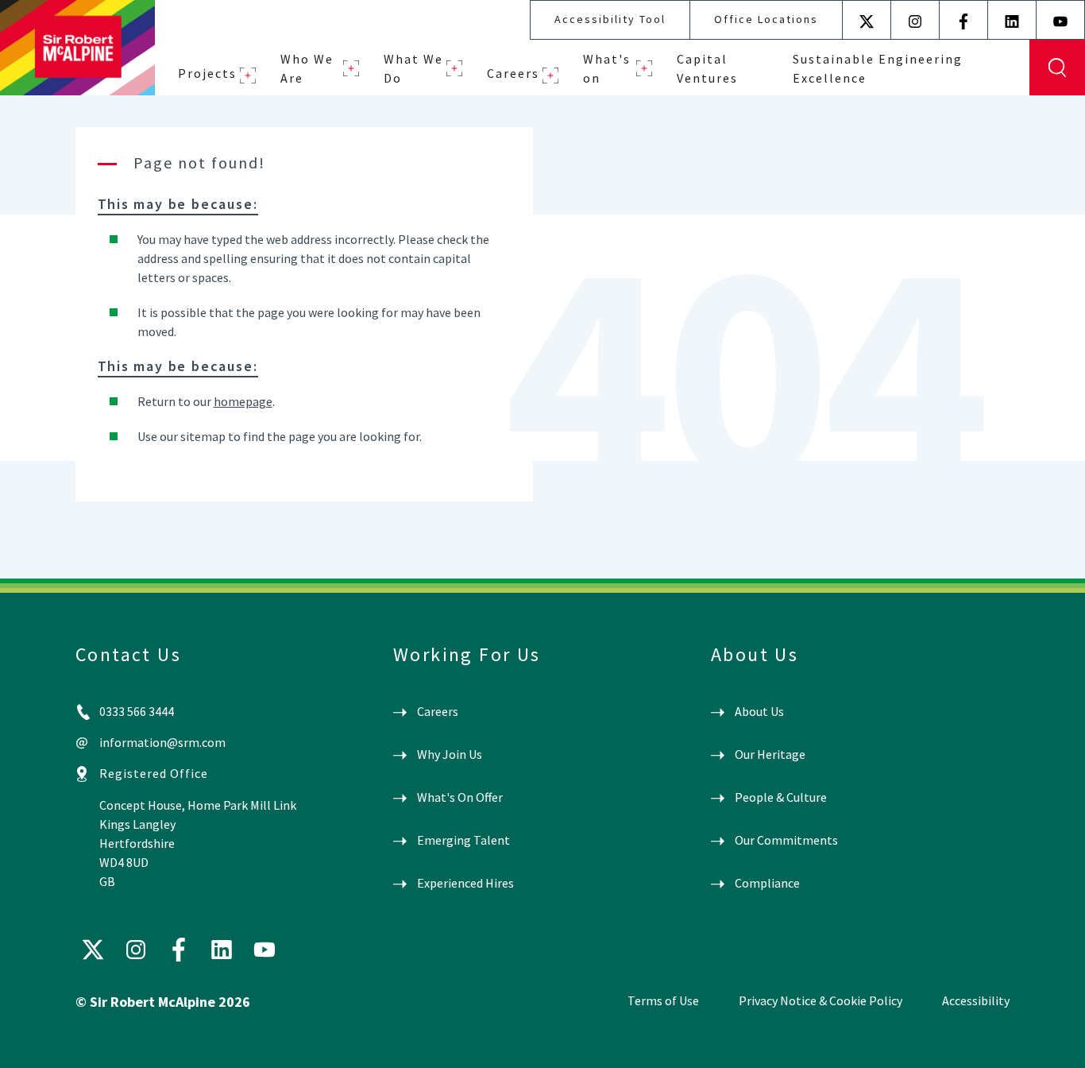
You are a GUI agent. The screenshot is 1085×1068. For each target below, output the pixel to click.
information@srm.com (162, 742)
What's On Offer (460, 797)
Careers (513, 73)
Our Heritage (770, 754)
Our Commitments (786, 840)
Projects (207, 73)
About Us (759, 711)
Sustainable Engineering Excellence (878, 68)
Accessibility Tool (610, 19)
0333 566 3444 (136, 711)
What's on (607, 68)
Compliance (767, 883)
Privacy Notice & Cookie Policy (820, 1000)
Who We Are (307, 68)
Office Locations (766, 19)
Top (1050, 1042)
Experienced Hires (465, 883)
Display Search (1057, 67)
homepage (243, 401)
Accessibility (976, 1000)
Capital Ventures (707, 68)
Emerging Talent (463, 840)
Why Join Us (449, 754)
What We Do (413, 68)
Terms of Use (663, 1000)
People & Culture (781, 797)
